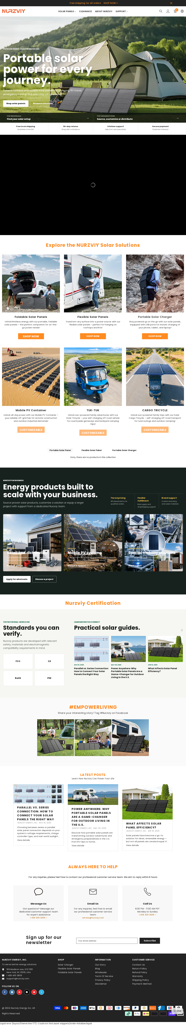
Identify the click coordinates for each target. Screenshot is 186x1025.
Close (171, 3)
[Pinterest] (19, 992)
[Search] (161, 11)
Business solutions (43, 103)
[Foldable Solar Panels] (31, 283)
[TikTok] (26, 992)
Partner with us (16, 565)
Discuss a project (44, 579)
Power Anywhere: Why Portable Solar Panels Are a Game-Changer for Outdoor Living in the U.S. (127, 673)
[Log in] (168, 11)
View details (23, 840)
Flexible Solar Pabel (92, 450)
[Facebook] (4, 992)
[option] (93, 3)
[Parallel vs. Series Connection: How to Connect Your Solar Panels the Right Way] (91, 649)
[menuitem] (67, 13)
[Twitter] (41, 992)
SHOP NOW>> (111, 3)
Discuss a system (78, 565)
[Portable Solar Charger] (155, 283)
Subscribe (150, 940)
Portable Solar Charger (124, 450)
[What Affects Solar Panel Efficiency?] (165, 649)
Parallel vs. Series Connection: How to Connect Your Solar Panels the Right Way (91, 671)
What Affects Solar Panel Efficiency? (162, 670)
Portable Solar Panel (60, 450)
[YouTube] (34, 992)
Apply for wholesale (17, 579)
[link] (31, 377)
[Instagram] (12, 992)
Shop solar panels (15, 103)
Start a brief (136, 565)
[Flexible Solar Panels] (93, 283)
